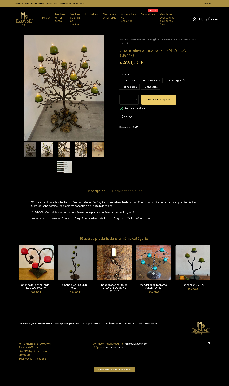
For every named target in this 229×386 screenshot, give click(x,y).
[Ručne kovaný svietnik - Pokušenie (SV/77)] (30, 150)
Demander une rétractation (114, 369)
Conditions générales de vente (35, 323)
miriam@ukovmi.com (136, 343)
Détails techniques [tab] (127, 191)
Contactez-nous (133, 323)
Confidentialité (113, 323)
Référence (125, 127)
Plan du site (151, 323)
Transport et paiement (67, 323)
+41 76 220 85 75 (77, 3)
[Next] (208, 239)
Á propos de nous (92, 323)
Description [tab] (95, 191)
